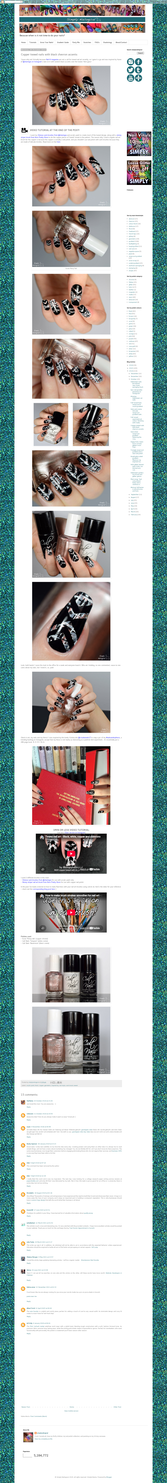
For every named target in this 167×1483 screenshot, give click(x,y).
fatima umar (31, 1287)
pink (130, 336)
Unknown (30, 1114)
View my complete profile (43, 1439)
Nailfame (30, 1101)
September (135, 494)
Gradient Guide (63, 42)
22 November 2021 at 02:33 (46, 1287)
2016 (131, 365)
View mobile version (71, 1411)
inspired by (55, 1085)
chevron (131, 221)
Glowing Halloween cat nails (136, 398)
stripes (131, 271)
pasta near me (32, 1296)
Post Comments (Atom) (38, 1416)
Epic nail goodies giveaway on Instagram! (136, 391)
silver (130, 349)
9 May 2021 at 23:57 (45, 1257)
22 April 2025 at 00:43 (44, 1308)
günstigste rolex (87, 1130)
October (134, 379)
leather (131, 290)
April (132, 509)
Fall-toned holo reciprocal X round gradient (137, 404)
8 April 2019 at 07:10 (38, 1163)
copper (41, 1085)
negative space (134, 251)
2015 (131, 368)
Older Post (117, 1407)
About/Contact (121, 42)
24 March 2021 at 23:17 (43, 1242)
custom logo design (38, 1200)
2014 (131, 371)
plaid (130, 254)
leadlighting (133, 244)
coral (130, 321)
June (132, 503)
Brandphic (30, 1193)
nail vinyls (62, 1085)
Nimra (29, 1270)
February (134, 515)
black (36, 1085)
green (131, 326)
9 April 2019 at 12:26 (38, 1176)
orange (131, 334)
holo (130, 287)
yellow (131, 356)
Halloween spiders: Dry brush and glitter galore (137, 474)
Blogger (109, 1477)
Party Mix (76, 42)
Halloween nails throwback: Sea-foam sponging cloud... (137, 384)
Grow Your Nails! (46, 42)
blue (130, 314)
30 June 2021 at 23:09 (40, 1270)
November (135, 376)
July (132, 500)
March (133, 512)
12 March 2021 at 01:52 (44, 1223)
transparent (133, 302)
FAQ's (97, 42)
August (133, 497)
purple (131, 339)
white (131, 354)
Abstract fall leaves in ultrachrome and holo (137, 489)
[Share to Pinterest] (61, 1082)
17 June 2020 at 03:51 (42, 1210)
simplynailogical (42, 1433)
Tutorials (32, 42)
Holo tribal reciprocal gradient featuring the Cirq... (136, 435)
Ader (28, 1163)
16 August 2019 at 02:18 (43, 1193)
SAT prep (94, 1247)
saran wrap (133, 260)
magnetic (132, 292)
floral (131, 229)
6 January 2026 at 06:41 (41, 1323)
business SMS (117, 1151)
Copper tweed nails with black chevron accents (137, 427)
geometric (47, 1085)
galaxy (131, 236)
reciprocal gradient (135, 256)
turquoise (132, 351)
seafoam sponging (135, 266)
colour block (133, 224)
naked (131, 331)
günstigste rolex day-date (81, 1132)
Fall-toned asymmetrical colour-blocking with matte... (137, 420)
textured (131, 300)
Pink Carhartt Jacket (37, 1326)
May (132, 506)
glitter (131, 285)
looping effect (134, 246)
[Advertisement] (71, 1387)
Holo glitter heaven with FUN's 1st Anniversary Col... (137, 467)
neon (130, 297)
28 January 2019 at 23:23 (47, 1144)
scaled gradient (134, 263)
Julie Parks (30, 1242)
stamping (132, 268)
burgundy (132, 319)
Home (23, 42)
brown (131, 316)
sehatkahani (31, 1223)
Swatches (87, 42)
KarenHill (30, 1210)
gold (130, 324)
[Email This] (51, 1082)
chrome (131, 279)
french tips (132, 234)
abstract (131, 219)
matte (131, 294)
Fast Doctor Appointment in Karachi (82, 1228)
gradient (131, 241)
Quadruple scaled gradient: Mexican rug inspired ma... (137, 459)
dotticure (132, 226)
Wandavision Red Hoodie (90, 1260)
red (130, 344)
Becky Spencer (32, 1144)
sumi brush (69, 1085)
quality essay (88, 1213)
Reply (29, 1107)
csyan (29, 1127)
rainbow (131, 341)
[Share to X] (56, 1082)
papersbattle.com (33, 1181)
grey (130, 329)
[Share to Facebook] (58, 1082)
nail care (132, 249)
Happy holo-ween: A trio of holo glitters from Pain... (137, 444)
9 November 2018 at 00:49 (41, 1127)
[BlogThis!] (54, 1082)
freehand (132, 231)
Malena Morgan (32, 1257)
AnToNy (29, 1323)
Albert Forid (31, 1308)
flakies (131, 282)
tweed (76, 1085)
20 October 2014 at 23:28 (43, 1101)
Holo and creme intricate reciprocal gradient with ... (137, 411)
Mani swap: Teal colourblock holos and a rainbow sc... (136, 481)
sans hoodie (34, 1311)
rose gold (132, 346)
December (135, 373)
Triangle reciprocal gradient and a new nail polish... (137, 452)
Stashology (107, 42)
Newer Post (25, 1407)
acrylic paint (30, 1085)
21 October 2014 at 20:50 (43, 1114)
